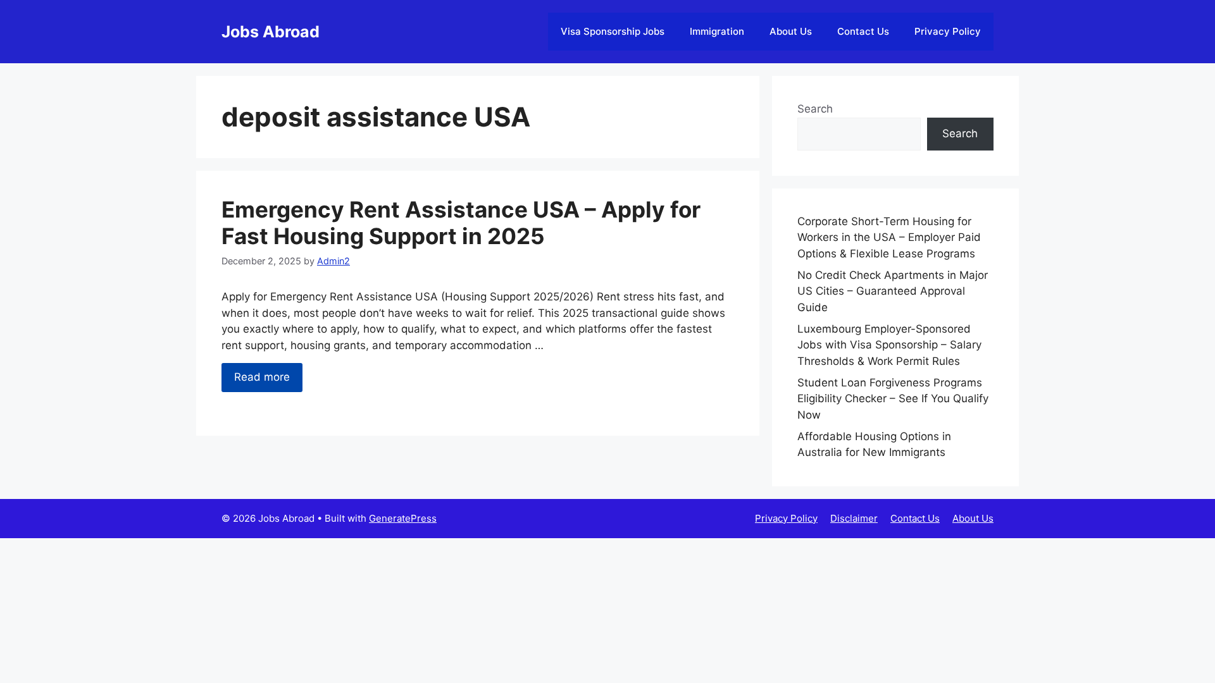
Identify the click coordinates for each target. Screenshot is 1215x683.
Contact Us (863, 31)
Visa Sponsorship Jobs (612, 31)
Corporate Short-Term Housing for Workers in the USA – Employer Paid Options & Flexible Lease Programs (889, 237)
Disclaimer (854, 518)
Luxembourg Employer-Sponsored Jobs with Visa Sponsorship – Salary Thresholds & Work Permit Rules (889, 345)
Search (815, 108)
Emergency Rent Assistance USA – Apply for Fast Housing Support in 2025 (461, 222)
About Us (791, 31)
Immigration (717, 31)
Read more (262, 377)
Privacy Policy (947, 31)
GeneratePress (403, 518)
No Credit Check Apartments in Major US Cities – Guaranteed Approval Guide (892, 291)
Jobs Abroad (270, 31)
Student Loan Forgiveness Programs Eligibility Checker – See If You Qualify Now (892, 398)
